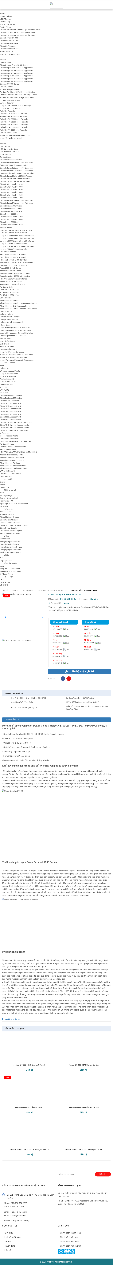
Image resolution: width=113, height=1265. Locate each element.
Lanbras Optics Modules (10, 523)
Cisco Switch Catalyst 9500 (11, 192)
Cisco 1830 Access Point (10, 409)
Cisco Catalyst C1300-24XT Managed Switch (83, 1149)
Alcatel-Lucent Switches (10, 301)
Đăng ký (102, 1174)
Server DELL (5, 485)
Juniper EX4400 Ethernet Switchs (13, 244)
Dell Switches (5, 344)
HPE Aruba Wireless (8, 449)
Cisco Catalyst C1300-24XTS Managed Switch (29, 1149)
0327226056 (57, 636)
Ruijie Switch (5, 154)
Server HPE (4, 487)
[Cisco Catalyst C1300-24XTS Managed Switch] (29, 1134)
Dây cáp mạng (6, 561)
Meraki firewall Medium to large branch (16, 135)
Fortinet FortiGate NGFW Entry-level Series (17, 92)
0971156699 (57, 629)
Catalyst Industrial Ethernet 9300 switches (17, 173)
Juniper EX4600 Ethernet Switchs (13, 249)
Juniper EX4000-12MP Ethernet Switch (29, 1065)
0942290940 (57, 663)
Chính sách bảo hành (69, 1241)
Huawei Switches (7, 346)
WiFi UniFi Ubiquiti (7, 471)
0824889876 (57, 656)
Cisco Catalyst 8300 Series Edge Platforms (17, 32)
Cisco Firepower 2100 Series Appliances (16, 70)
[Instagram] (68, 678)
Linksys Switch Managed (10, 317)
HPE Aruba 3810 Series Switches (13, 279)
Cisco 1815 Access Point (10, 406)
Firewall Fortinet (6, 87)
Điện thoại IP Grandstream (10, 571)
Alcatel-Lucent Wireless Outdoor (13, 468)
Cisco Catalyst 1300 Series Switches (15, 181)
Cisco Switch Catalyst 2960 (11, 217)
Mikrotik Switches (7, 341)
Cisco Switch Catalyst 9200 (11, 184)
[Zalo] (66, 629)
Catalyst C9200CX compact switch (14, 165)
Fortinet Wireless (7, 444)
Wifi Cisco (4, 393)
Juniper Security (7, 103)
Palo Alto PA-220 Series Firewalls (13, 130)
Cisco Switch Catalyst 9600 (11, 195)
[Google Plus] (11, 1173)
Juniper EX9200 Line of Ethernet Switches (17, 246)
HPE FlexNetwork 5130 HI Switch (13, 260)
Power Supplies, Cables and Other (14, 525)
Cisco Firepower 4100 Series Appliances (16, 73)
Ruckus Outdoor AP (8, 382)
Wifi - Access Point (7, 364)
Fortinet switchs (6, 287)
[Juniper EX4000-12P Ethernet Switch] (83, 1050)
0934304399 (57, 649)
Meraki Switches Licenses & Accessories (17, 360)
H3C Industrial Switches (10, 152)
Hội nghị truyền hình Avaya (10, 550)
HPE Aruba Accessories (10, 533)
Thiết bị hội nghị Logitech (10, 552)
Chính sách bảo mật (69, 1237)
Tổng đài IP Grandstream (10, 569)
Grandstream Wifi (7, 384)
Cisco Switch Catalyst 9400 (11, 189)
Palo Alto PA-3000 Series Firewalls (14, 119)
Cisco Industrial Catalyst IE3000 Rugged (16, 176)
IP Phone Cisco (6, 574)
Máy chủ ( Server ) (6, 480)
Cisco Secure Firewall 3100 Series (14, 65)
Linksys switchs (6, 314)
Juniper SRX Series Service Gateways (15, 106)
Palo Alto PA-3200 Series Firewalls (14, 122)
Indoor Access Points (9, 436)
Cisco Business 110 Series (11, 206)
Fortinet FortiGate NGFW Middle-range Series (18, 95)
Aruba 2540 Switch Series (10, 271)
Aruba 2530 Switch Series (10, 268)
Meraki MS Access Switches (12, 352)
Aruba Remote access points (12, 460)
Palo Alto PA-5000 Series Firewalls (14, 125)
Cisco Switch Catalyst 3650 (11, 225)
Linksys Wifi (5, 368)
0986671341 (57, 643)
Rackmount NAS (7, 501)
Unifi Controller (6, 477)
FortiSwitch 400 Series (9, 295)
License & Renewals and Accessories (15, 441)
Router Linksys (6, 16)
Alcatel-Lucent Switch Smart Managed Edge (18, 303)
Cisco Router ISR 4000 (9, 38)
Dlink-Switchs (5, 298)
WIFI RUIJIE (4, 390)
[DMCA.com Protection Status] (66, 1251)
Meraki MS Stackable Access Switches (16, 355)
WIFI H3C (3, 387)
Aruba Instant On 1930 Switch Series (15, 276)
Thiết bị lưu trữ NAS (8, 491)
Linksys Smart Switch (9, 319)
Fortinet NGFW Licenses (10, 100)
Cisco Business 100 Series (11, 395)
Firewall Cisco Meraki (8, 133)
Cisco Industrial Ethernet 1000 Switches (16, 200)
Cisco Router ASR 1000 (9, 49)
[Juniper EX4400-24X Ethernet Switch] (83, 1092)
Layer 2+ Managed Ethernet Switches (15, 330)
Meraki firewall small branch (11, 138)
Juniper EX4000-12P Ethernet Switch (83, 1065)
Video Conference (5, 537)
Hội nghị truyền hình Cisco (10, 544)
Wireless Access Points (10, 371)
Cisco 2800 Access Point (10, 414)
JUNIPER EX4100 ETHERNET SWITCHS (16, 230)
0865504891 (88, 636)
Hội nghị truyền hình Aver (10, 542)
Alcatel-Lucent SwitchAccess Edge (15, 306)
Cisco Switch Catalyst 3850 (11, 219)
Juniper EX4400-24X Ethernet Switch (84, 1107)
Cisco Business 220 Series (11, 160)
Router (3, 14)
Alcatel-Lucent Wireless (10, 463)
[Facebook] (63, 678)
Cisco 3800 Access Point (10, 417)
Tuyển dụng (10, 1246)
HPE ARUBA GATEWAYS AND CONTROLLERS (18, 452)
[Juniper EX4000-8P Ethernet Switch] (29, 1092)
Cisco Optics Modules (9, 520)
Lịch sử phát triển (13, 1237)
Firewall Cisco (5, 62)
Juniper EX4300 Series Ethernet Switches (17, 241)
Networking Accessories (7, 510)
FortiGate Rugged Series (10, 89)
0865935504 (88, 649)
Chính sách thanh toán (70, 1233)
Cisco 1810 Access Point (10, 403)
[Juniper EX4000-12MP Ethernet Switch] (29, 1050)
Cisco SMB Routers (8, 46)
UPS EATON (5, 582)
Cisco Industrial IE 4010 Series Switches (16, 171)
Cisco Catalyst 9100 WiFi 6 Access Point (16, 422)
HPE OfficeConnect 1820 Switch (13, 257)
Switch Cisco (5, 157)
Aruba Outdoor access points (12, 458)
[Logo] (56, 5)
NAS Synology (6, 495)
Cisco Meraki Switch (8, 349)
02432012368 (89, 643)
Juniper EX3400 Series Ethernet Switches (17, 238)
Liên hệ (29, 1069)
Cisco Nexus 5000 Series (10, 222)
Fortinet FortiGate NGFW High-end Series (17, 98)
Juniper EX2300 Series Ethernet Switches (17, 236)
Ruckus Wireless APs (9, 376)
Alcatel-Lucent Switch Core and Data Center (18, 309)
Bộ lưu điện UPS (6, 578)
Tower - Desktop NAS (9, 498)
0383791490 (88, 629)
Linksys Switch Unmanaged (11, 322)
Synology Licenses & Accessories (14, 504)
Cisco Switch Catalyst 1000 (11, 198)
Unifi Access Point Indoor (10, 474)
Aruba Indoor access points (11, 455)
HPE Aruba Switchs (8, 252)
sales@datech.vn (19, 1212)
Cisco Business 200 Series (11, 398)
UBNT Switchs (6, 311)
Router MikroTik (6, 51)
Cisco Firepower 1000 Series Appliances (16, 68)
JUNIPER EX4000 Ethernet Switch (13, 233)
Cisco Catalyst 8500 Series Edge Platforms (17, 35)
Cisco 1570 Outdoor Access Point (14, 430)
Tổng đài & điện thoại (8, 564)
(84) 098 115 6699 (19, 1203)
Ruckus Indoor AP (7, 379)
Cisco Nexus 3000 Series (10, 214)
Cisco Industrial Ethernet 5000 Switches (16, 168)
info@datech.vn (19, 1215)
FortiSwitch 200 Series (9, 292)
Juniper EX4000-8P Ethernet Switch (29, 1107)
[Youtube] (22, 1173)
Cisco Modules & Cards (9, 517)
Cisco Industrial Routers (10, 43)
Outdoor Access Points (9, 439)
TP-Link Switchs (7, 338)
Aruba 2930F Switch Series (11, 282)
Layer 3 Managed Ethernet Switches (15, 327)
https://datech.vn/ (21, 1220)
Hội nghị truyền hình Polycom (12, 547)
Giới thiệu (9, 1233)
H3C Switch (5, 146)
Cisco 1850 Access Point (10, 411)
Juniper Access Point (9, 374)
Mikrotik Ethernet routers (10, 54)
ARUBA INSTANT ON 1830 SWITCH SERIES (17, 263)
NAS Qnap (4, 506)
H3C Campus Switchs (9, 149)
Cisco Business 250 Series (11, 208)
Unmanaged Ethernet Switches (13, 336)
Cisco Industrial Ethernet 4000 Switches (16, 163)
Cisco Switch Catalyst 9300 (11, 187)
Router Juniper (6, 22)
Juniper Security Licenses (10, 108)
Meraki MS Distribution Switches (13, 357)
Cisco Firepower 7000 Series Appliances (16, 76)
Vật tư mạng (4, 556)
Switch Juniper (6, 227)
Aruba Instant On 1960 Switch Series (15, 273)
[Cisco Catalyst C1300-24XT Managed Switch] (83, 1134)
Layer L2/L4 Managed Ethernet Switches (16, 333)
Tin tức (8, 1241)
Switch (3, 144)
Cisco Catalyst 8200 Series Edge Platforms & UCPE (21, 30)
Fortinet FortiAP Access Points (13, 447)
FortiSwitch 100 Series (9, 290)
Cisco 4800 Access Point (10, 420)
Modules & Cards (7, 514)
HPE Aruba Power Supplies (11, 531)
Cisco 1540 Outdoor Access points (14, 425)
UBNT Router (5, 19)
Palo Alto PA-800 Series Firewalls (13, 116)
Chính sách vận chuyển (70, 1246)
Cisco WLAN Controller (9, 401)
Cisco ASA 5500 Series (9, 84)
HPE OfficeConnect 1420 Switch (13, 254)
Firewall (3, 60)
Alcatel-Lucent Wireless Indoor (12, 466)
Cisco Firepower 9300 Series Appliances (16, 81)
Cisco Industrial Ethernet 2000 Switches (16, 203)
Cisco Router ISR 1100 (9, 41)
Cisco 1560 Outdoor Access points (14, 428)
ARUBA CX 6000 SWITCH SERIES (13, 265)
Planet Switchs (6, 325)
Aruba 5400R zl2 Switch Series (12, 284)
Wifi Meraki (4, 433)
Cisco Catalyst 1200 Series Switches (15, 179)
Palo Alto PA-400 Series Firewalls (13, 114)
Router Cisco (5, 27)
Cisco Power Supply (8, 528)
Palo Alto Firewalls (7, 111)
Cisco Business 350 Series (11, 211)
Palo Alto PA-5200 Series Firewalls (14, 127)
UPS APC (4, 585)
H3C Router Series (7, 24)
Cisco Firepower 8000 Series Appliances (16, 79)
